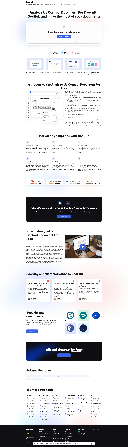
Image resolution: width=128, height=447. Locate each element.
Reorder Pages (45, 416)
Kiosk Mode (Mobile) (56, 411)
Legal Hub (54, 436)
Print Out (95, 416)
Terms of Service (55, 433)
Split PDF (43, 408)
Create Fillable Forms (70, 414)
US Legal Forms (68, 436)
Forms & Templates (43, 433)
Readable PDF (96, 406)
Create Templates (71, 411)
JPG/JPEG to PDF (32, 406)
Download (95, 414)
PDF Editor (41, 431)
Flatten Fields (44, 406)
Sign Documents (42, 435)
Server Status (42, 436)
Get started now (64, 355)
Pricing (40, 438)
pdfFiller (67, 435)
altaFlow (66, 439)
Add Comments (70, 398)
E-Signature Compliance (57, 438)
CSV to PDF (31, 411)
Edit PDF (43, 398)
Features (41, 441)
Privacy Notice (55, 435)
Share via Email (70, 403)
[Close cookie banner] (94, 443)
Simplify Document (84, 402)
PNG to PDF (31, 403)
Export (94, 411)
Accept (87, 443)
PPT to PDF (31, 408)
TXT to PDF (31, 400)
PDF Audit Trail (96, 398)
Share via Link (70, 400)
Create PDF (44, 400)
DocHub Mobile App (69, 433)
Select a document (64, 36)
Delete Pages (44, 419)
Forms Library (42, 439)
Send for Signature (58, 400)
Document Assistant (82, 399)
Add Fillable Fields (46, 403)
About (53, 431)
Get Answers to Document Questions (83, 410)
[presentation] (64, 34)
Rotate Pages (44, 414)
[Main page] (29, 2)
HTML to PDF (31, 414)
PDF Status (69, 408)
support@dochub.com (94, 429)
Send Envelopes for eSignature (58, 404)
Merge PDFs (44, 411)
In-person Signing (58, 407)
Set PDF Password (97, 403)
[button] (83, 247)
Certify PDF (95, 400)
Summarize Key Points (83, 405)
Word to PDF (31, 398)
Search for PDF (96, 408)
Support (54, 439)
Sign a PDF (56, 398)
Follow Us (93, 434)
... (80, 443)
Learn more (32, 331)
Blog (66, 431)
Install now (64, 216)
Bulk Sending (57, 414)
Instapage (67, 441)
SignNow (67, 438)
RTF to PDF (31, 416)
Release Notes (55, 441)
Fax (68, 406)
